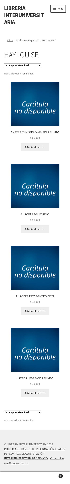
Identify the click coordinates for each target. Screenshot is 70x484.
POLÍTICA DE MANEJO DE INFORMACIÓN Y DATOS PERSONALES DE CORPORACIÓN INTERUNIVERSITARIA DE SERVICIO (34, 453)
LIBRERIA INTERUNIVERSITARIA (24, 15)
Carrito (54, 474)
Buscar (35, 478)
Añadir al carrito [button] (35, 147)
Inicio (10, 40)
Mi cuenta (11, 478)
